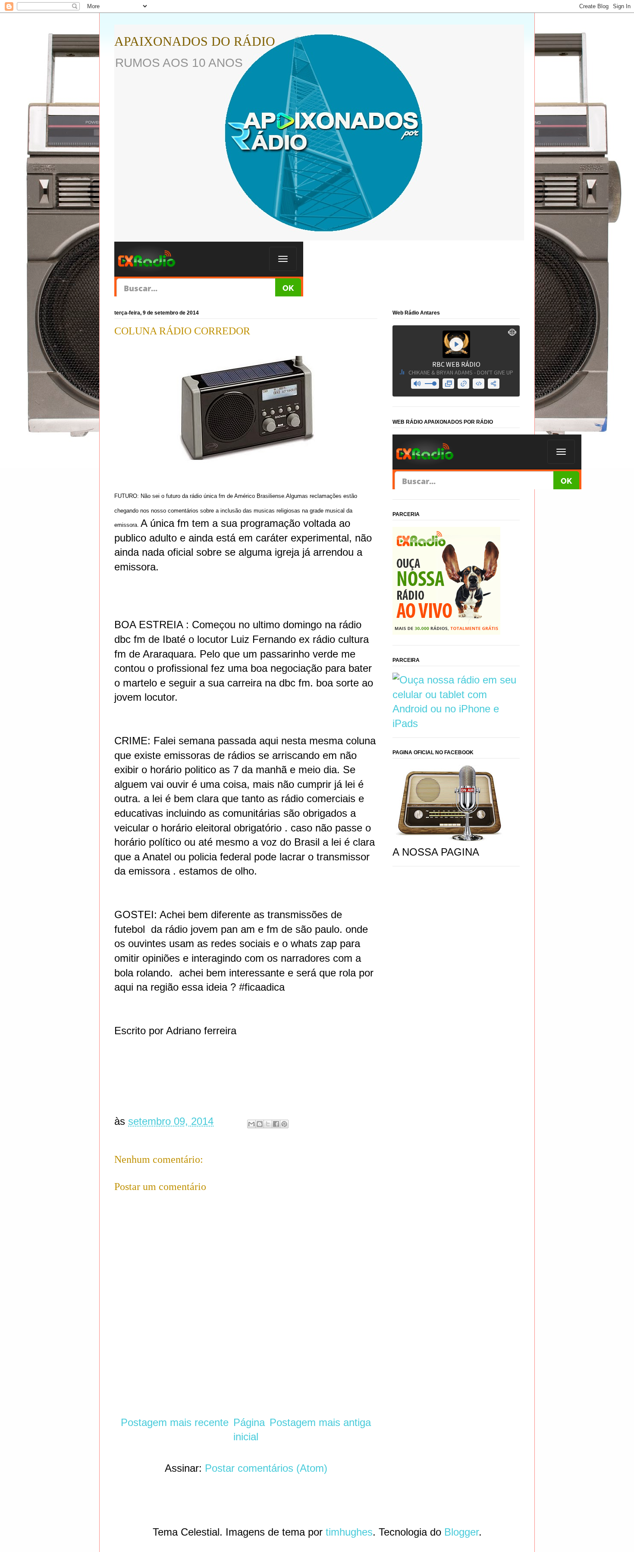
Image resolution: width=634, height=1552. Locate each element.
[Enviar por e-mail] (251, 1124)
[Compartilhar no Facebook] (276, 1124)
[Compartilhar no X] (268, 1124)
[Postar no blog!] (259, 1124)
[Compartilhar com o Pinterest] (284, 1124)
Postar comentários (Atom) (266, 1468)
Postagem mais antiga (320, 1422)
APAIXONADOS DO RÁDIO (194, 41)
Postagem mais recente (175, 1422)
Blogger (461, 1532)
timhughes (349, 1532)
